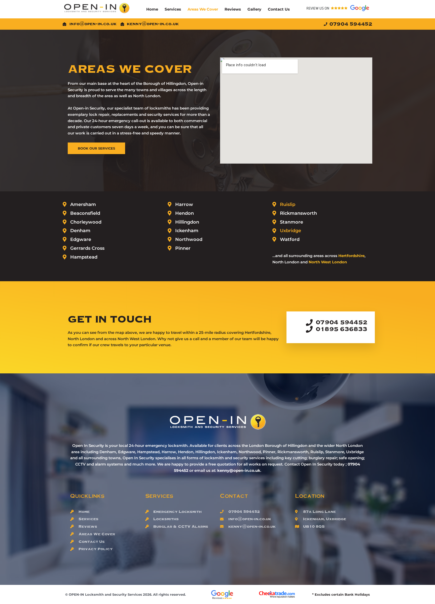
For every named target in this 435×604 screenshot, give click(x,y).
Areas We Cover (203, 9)
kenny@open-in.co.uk (238, 470)
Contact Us (279, 9)
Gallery (254, 9)
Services (173, 9)
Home (152, 9)
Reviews (233, 9)
